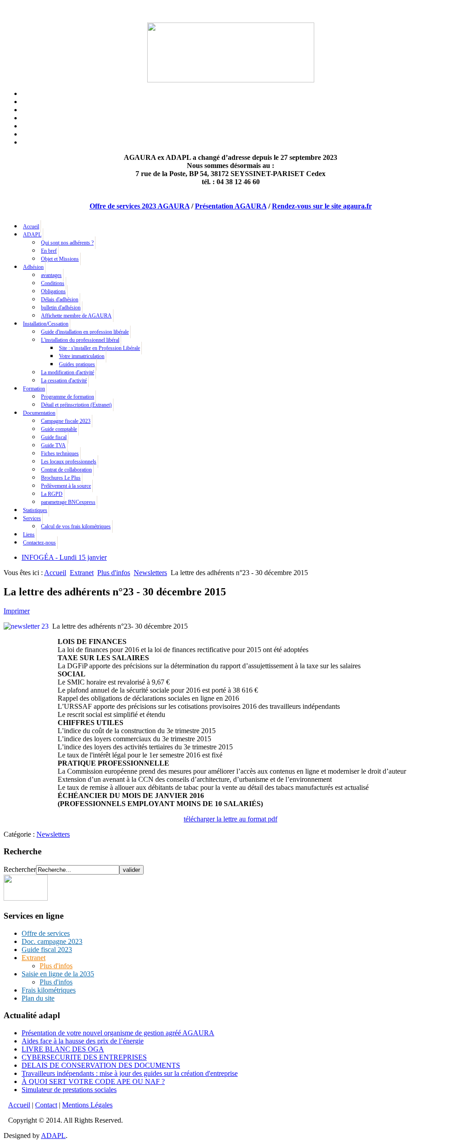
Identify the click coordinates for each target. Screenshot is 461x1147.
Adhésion (33, 267)
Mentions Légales (87, 1105)
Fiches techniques (60, 453)
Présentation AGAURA (231, 206)
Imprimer (17, 611)
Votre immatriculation (81, 356)
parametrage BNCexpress (68, 502)
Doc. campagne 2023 (52, 941)
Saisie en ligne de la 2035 (58, 974)
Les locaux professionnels (68, 461)
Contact (46, 1105)
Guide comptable (59, 429)
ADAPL (32, 234)
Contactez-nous (39, 542)
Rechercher (20, 869)
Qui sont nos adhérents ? (67, 243)
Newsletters (150, 572)
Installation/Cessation (45, 324)
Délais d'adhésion (59, 299)
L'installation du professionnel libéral (80, 340)
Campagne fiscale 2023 (65, 421)
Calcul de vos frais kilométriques (76, 526)
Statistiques (35, 510)
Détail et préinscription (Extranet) (76, 405)
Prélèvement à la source (66, 486)
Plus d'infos (113, 572)
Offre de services (46, 933)
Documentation (39, 413)
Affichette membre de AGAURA (76, 316)
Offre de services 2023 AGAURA (140, 206)
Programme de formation (67, 397)
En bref (49, 251)
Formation (34, 388)
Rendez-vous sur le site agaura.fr (322, 206)
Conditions (52, 283)
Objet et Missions (60, 259)
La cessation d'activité (64, 380)
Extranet (82, 572)
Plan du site (38, 998)
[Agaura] (26, 898)
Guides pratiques (77, 364)
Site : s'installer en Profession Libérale (99, 348)
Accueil (31, 226)
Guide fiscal (54, 437)
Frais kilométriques (49, 990)
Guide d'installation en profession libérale (85, 332)
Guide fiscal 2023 (47, 949)
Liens (29, 534)
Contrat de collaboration (66, 470)
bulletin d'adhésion (61, 307)
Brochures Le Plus (61, 478)
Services (32, 518)
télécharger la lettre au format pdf (230, 819)
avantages (51, 275)
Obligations (53, 291)
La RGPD (52, 494)
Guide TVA (53, 445)
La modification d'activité (67, 372)
